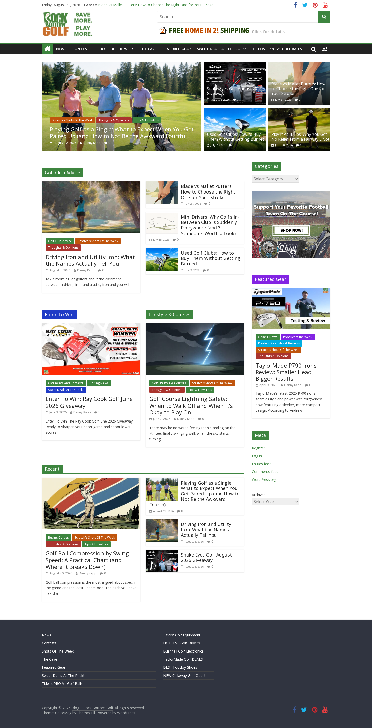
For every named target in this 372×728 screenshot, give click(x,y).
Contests (81, 48)
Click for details (268, 31)
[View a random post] (324, 49)
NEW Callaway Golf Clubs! (184, 675)
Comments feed (265, 471)
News (61, 48)
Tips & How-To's (147, 120)
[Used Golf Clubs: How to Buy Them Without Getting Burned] (235, 110)
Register (258, 448)
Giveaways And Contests (65, 383)
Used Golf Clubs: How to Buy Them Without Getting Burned (236, 136)
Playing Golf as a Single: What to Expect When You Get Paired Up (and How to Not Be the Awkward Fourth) (122, 132)
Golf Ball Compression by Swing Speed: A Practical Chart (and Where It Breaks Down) (87, 559)
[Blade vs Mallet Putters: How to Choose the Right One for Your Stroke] (299, 65)
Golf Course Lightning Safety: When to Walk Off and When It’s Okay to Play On (191, 405)
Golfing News (98, 383)
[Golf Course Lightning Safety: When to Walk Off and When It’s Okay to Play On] (195, 326)
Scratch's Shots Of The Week (72, 120)
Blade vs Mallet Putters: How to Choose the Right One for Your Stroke (298, 88)
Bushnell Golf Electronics (183, 651)
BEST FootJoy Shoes (180, 667)
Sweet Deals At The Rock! (221, 48)
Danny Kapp (92, 143)
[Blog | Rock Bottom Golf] (47, 49)
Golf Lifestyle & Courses (169, 383)
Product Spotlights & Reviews (279, 343)
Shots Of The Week (115, 48)
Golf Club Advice (60, 241)
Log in (257, 455)
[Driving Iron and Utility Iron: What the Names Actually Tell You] (91, 184)
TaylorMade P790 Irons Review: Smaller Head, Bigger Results (286, 371)
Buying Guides (58, 537)
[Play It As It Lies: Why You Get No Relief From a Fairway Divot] (299, 110)
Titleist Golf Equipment (181, 635)
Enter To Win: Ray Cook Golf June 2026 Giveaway (89, 402)
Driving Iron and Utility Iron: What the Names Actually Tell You (90, 260)
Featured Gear (177, 48)
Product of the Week (297, 337)
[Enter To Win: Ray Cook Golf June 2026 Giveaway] (91, 326)
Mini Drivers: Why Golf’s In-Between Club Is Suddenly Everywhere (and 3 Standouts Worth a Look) (210, 225)
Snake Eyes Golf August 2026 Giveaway (130, 4)
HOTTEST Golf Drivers (181, 643)
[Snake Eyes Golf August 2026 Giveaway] (235, 65)
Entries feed (261, 463)
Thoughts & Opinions (114, 120)
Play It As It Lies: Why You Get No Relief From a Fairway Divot (300, 136)
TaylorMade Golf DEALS (183, 659)
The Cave (148, 48)
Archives (258, 494)
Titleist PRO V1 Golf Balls (277, 48)
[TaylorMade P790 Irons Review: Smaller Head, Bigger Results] (291, 290)
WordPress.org (264, 479)
